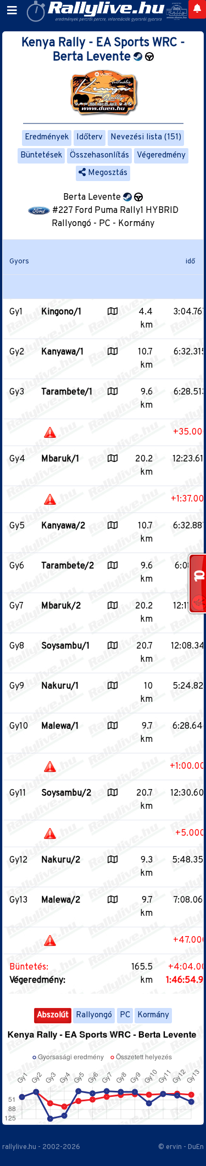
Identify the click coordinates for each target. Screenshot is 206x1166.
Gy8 (16, 646)
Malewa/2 (60, 900)
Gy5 (17, 526)
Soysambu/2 (66, 793)
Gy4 (17, 459)
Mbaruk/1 (60, 459)
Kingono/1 (61, 312)
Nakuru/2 (60, 860)
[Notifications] (197, 9)
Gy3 (16, 392)
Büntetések (41, 155)
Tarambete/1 (66, 392)
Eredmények (47, 137)
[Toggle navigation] (12, 11)
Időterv (89, 137)
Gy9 (16, 686)
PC (125, 1015)
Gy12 (18, 860)
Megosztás (106, 173)
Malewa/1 (60, 726)
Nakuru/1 (60, 686)
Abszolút (53, 1015)
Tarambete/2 (67, 566)
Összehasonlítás (99, 155)
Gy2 (16, 352)
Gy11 (17, 793)
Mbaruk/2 (61, 606)
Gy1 (16, 312)
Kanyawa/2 (63, 526)
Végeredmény (161, 155)
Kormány (153, 1015)
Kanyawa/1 (62, 352)
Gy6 (16, 566)
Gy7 (16, 606)
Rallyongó (94, 1015)
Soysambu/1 (65, 646)
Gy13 (18, 900)
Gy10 (18, 726)
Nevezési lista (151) (145, 137)
